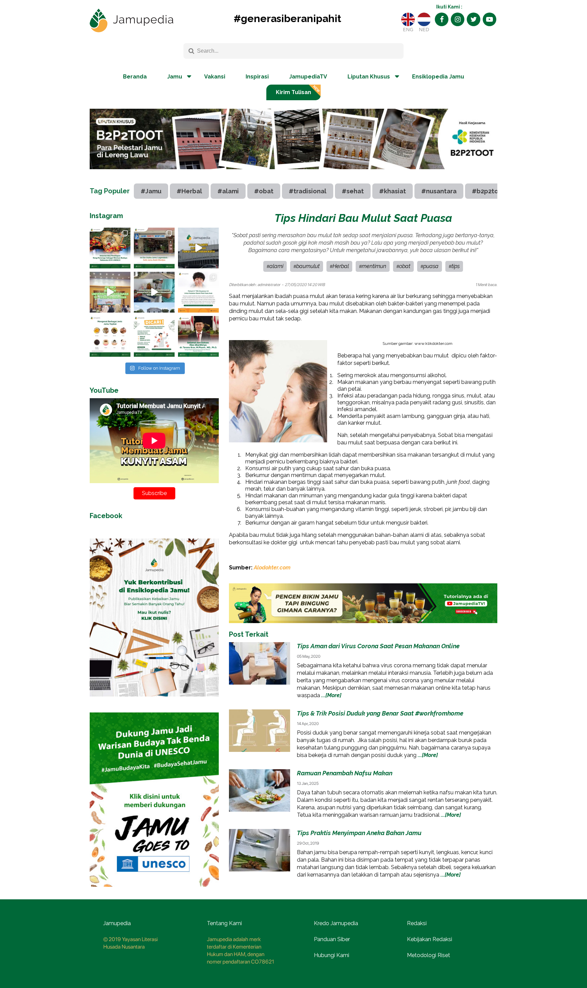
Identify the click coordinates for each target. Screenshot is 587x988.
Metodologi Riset (428, 955)
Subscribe (154, 493)
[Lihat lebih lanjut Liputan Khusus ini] (293, 174)
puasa (431, 266)
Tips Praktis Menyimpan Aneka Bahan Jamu (359, 832)
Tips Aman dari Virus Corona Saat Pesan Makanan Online (378, 646)
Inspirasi (257, 76)
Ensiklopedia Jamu (438, 76)
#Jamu (151, 191)
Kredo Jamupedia (336, 923)
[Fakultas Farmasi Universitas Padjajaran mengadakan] (110, 292)
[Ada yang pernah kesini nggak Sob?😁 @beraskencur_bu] (154, 292)
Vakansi (214, 76)
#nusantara (439, 191)
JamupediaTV (308, 76)
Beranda (135, 76)
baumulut (308, 266)
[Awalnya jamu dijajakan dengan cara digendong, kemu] (154, 248)
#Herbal (189, 191)
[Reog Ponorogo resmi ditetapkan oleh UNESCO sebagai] (110, 248)
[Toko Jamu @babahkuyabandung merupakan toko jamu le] (198, 248)
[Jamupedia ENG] (408, 19)
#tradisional (307, 191)
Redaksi (417, 923)
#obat (263, 191)
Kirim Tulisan (293, 92)
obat (404, 266)
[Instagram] (457, 19)
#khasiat (392, 191)
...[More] (331, 695)
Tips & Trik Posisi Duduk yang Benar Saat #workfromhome (380, 713)
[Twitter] (473, 19)
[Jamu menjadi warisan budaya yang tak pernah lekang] (110, 336)
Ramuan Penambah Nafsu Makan (344, 773)
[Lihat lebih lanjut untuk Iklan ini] (154, 701)
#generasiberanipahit (287, 18)
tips (455, 266)
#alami (228, 191)
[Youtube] (489, 19)
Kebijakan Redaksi (429, 939)
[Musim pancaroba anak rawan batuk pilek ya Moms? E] (198, 292)
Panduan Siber (332, 939)
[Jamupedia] (131, 20)
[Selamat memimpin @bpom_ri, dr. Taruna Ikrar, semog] (198, 336)
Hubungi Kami (331, 955)
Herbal (341, 266)
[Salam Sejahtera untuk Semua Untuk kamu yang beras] (154, 336)
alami (276, 266)
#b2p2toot (488, 191)
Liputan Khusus (369, 76)
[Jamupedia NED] (424, 19)
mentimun (374, 266)
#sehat (353, 191)
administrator (268, 284)
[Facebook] (441, 19)
